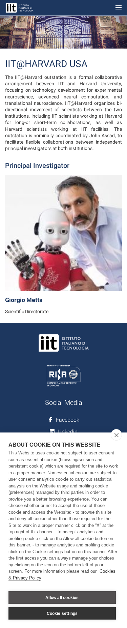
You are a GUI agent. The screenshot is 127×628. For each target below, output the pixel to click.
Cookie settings (62, 613)
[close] (116, 435)
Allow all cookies (62, 597)
